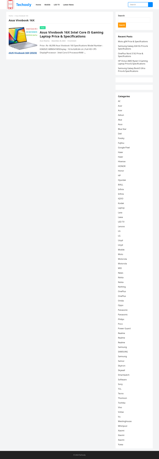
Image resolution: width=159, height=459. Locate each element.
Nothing (122, 286)
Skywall (121, 370)
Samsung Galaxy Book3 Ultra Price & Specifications (131, 69)
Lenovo (121, 226)
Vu (119, 416)
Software (122, 379)
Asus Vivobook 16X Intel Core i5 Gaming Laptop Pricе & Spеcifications (71, 34)
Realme (121, 333)
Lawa (120, 217)
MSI (120, 268)
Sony (120, 384)
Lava (120, 212)
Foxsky (121, 138)
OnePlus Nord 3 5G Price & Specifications (130, 55)
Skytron (121, 365)
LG (119, 231)
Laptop (121, 207)
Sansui (121, 361)
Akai (120, 119)
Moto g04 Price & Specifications (133, 41)
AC (119, 101)
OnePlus (122, 291)
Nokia (120, 277)
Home (11, 16)
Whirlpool (122, 426)
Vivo (120, 407)
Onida (121, 300)
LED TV (121, 221)
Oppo (120, 305)
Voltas (121, 412)
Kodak (121, 203)
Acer (120, 105)
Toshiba (121, 402)
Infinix (121, 189)
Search (121, 15)
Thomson (122, 398)
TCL (119, 389)
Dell (120, 133)
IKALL (120, 184)
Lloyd (120, 240)
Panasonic (123, 310)
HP (119, 175)
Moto (120, 254)
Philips (121, 319)
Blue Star (122, 129)
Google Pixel (124, 147)
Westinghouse (125, 421)
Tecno (121, 393)
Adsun (121, 115)
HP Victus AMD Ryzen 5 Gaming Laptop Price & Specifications (133, 62)
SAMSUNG (123, 351)
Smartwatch (123, 375)
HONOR (121, 166)
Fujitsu (121, 143)
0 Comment (72, 41)
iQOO (120, 198)
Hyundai (122, 180)
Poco (120, 324)
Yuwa (120, 444)
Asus (42, 28)
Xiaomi (121, 430)
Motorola (122, 259)
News (120, 273)
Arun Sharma (44, 41)
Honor (121, 170)
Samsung (122, 347)
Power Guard (124, 328)
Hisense (121, 161)
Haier (120, 152)
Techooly (23, 4)
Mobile (121, 249)
